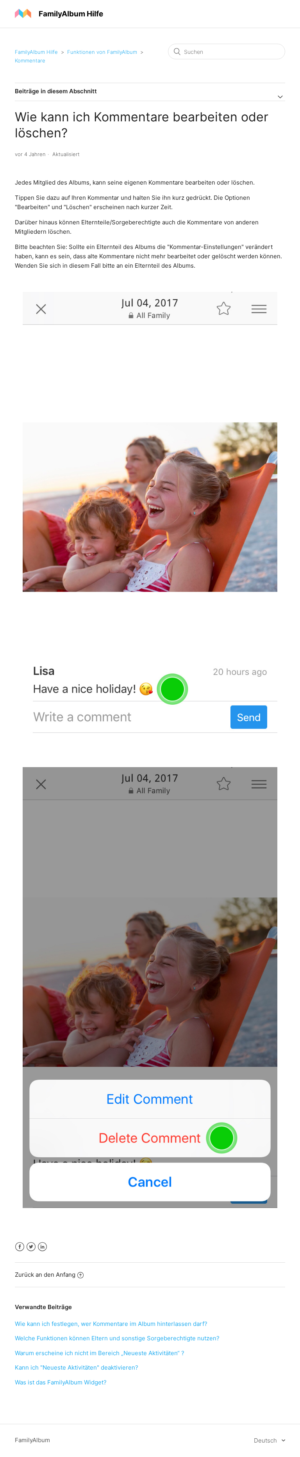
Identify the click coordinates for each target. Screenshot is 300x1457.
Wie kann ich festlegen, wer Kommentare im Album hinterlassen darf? (111, 1323)
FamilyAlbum (32, 1440)
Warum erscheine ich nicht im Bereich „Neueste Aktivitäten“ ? (99, 1353)
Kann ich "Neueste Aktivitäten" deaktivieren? (76, 1367)
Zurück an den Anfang (45, 1274)
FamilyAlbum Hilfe (36, 52)
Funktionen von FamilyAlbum (102, 52)
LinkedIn (42, 1247)
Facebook (20, 1247)
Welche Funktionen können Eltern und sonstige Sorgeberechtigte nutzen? (117, 1338)
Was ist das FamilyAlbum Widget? (61, 1382)
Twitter (31, 1247)
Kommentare (30, 60)
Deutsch (266, 1440)
